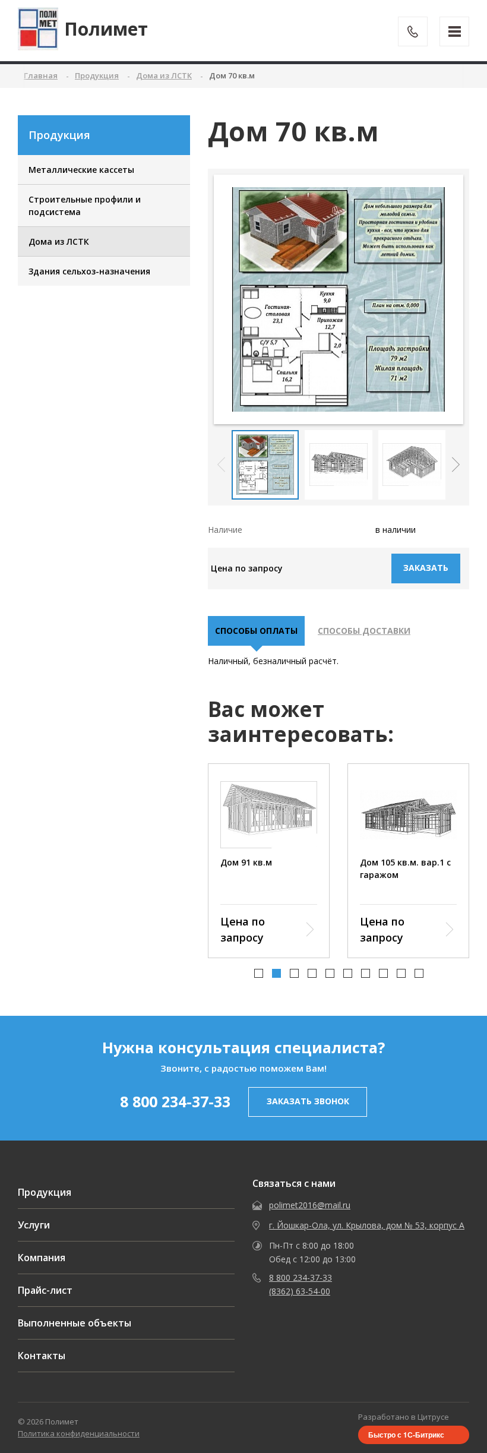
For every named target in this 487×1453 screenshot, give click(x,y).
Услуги (34, 1224)
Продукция (44, 1192)
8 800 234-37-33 (175, 1101)
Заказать (425, 567)
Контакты (41, 1355)
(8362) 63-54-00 (299, 1291)
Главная (41, 75)
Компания (41, 1257)
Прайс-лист (45, 1290)
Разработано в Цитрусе (403, 1416)
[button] (455, 464)
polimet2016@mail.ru (309, 1205)
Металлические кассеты (81, 169)
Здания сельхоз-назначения (89, 271)
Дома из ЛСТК (59, 241)
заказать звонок (308, 1101)
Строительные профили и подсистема (85, 205)
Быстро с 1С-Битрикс (406, 1434)
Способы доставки (364, 630)
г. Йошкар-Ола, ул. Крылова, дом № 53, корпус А (366, 1225)
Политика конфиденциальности (79, 1433)
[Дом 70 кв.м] (338, 299)
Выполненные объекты (74, 1322)
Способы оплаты (256, 630)
